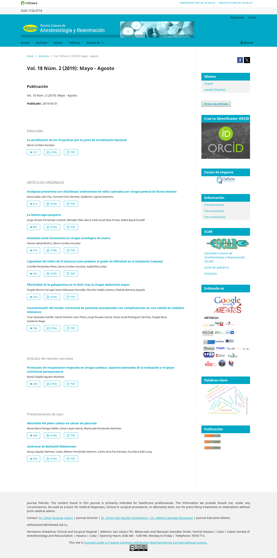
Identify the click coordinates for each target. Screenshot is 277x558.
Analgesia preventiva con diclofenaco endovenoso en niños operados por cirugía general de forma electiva (101, 191)
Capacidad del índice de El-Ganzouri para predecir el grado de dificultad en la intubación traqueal (95, 261)
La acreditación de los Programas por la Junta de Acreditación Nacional (77, 140)
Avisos (58, 43)
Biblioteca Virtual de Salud (235, 2)
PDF (72, 152)
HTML (53, 152)
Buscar (248, 43)
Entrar (252, 17)
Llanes (68, 518)
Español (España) (214, 89)
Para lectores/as (214, 205)
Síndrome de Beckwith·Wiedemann (51, 446)
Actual (25, 43)
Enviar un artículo (216, 104)
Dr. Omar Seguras (51, 518)
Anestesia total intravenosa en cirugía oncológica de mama (68, 238)
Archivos (41, 43)
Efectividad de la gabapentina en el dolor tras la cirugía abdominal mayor (78, 284)
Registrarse (237, 17)
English (208, 83)
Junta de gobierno (216, 267)
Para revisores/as (214, 217)
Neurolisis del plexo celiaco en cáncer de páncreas (62, 423)
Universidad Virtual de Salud (197, 2)
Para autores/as (214, 211)
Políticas (74, 43)
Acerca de (94, 43)
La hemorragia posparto (44, 215)
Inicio (30, 56)
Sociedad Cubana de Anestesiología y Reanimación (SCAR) (224, 257)
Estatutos (210, 273)
